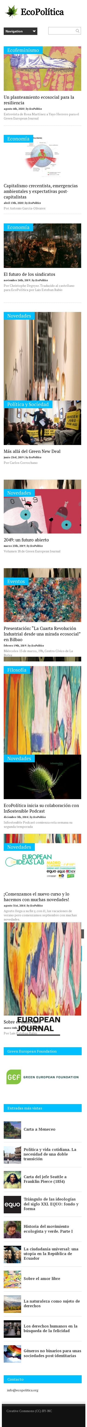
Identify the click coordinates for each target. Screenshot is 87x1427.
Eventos (16, 581)
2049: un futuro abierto (26, 540)
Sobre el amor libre (22, 1022)
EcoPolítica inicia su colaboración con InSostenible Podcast (41, 808)
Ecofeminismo (23, 50)
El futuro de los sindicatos (29, 274)
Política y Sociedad (28, 404)
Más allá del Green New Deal (32, 451)
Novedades (19, 316)
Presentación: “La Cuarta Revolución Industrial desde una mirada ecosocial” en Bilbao (42, 634)
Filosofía (16, 670)
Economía (18, 139)
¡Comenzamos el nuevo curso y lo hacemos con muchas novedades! (36, 896)
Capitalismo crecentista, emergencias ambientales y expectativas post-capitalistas (41, 191)
